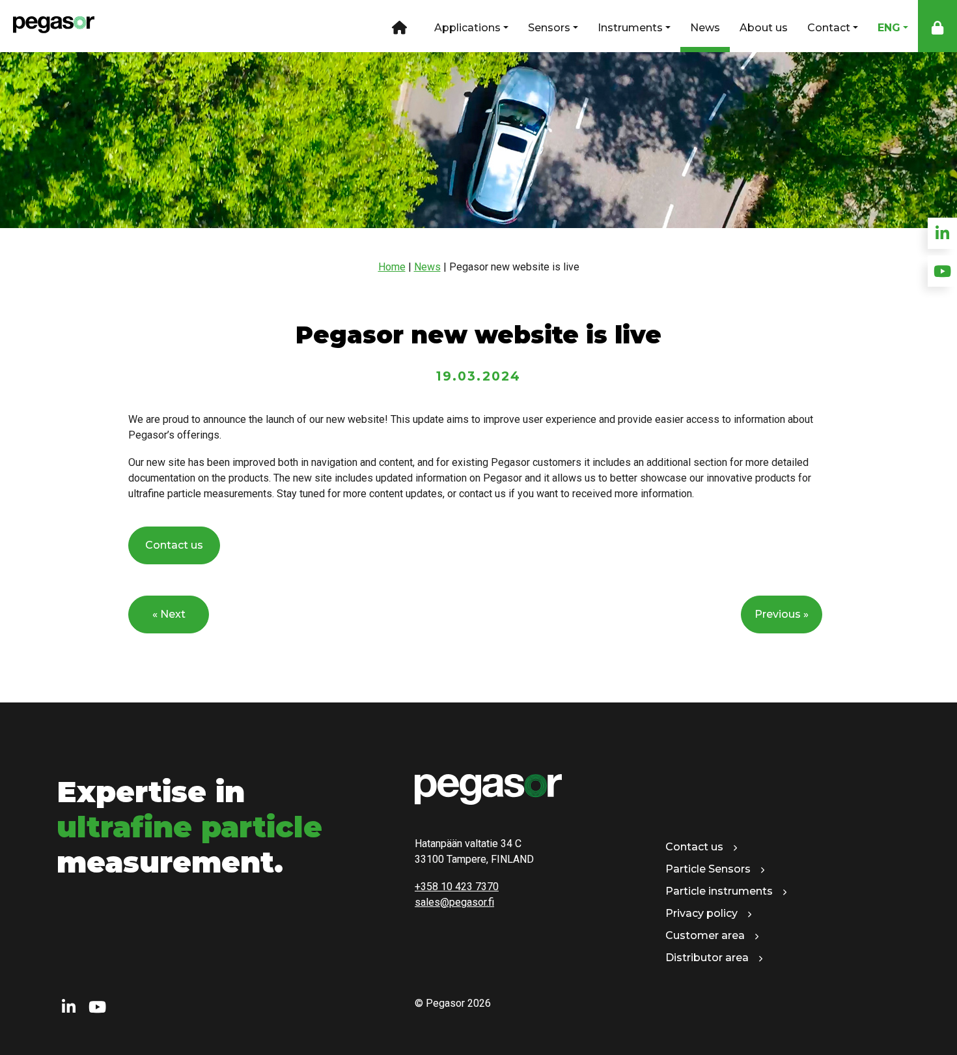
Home (398, 26)
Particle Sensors (708, 869)
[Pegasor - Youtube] (97, 1007)
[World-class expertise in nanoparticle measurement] (47, 26)
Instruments (630, 28)
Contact (828, 28)
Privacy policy (701, 913)
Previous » (782, 614)
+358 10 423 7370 (457, 886)
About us (764, 28)
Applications (467, 28)
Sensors (549, 28)
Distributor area (707, 957)
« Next (169, 614)
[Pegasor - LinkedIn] (69, 1007)
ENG (889, 28)
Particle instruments (719, 891)
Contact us (174, 545)
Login (937, 26)
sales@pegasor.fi (454, 902)
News (705, 28)
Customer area (705, 935)
